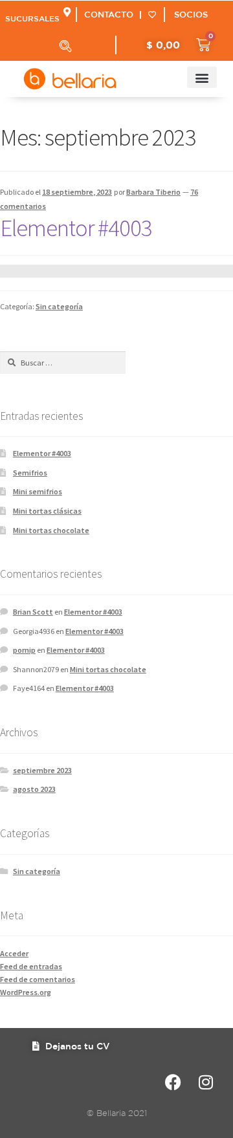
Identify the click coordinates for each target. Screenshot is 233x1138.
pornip (24, 650)
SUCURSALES (32, 18)
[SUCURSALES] (67, 12)
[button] (202, 77)
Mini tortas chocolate (51, 530)
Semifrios (30, 472)
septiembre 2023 (42, 770)
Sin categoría (59, 306)
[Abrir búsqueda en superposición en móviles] (65, 45)
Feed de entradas (31, 966)
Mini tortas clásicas (47, 511)
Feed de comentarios (37, 979)
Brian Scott (33, 612)
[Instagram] (205, 1082)
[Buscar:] (63, 362)
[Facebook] (173, 1082)
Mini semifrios (37, 491)
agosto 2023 (34, 789)
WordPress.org (25, 992)
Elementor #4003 (76, 228)
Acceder (14, 953)
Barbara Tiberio (153, 192)
